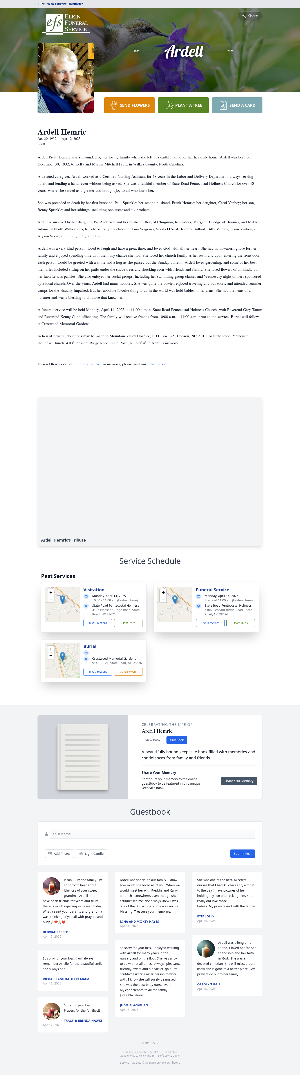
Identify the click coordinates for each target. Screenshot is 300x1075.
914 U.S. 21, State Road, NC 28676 (117, 663)
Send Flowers (128, 671)
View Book (152, 740)
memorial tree (91, 363)
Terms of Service (162, 1055)
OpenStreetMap (154, 1062)
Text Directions (98, 623)
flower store (156, 363)
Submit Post (242, 853)
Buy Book (177, 740)
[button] (62, 599)
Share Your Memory (238, 781)
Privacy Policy (137, 1055)
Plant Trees (128, 623)
